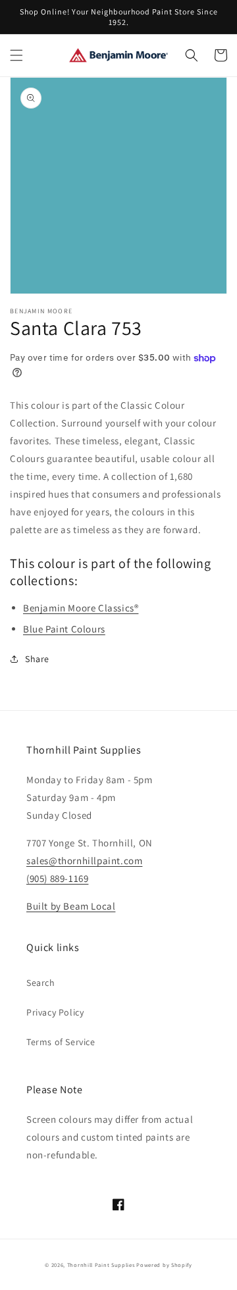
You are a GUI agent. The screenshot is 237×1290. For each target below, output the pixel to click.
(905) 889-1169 (57, 878)
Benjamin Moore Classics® (80, 608)
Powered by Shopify (164, 1264)
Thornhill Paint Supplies (101, 1264)
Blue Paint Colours (64, 629)
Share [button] (37, 659)
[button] (16, 55)
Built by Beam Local (70, 906)
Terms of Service (60, 1042)
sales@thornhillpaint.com (84, 860)
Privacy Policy (55, 1012)
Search (40, 983)
